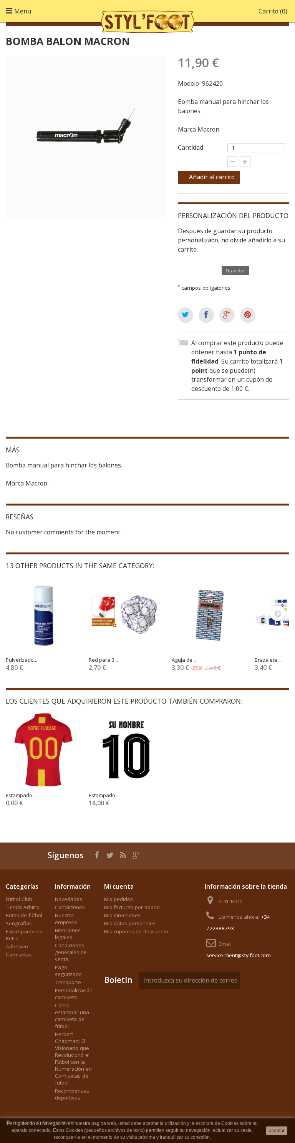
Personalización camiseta (74, 994)
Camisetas (18, 954)
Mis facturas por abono (132, 907)
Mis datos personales (130, 923)
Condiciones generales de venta (71, 952)
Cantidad (190, 147)
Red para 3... (103, 659)
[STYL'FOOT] (147, 20)
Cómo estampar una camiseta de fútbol (72, 1016)
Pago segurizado (68, 971)
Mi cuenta (119, 886)
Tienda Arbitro (23, 907)
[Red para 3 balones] (126, 614)
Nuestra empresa (66, 919)
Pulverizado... (21, 659)
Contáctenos (70, 907)
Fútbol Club (19, 899)
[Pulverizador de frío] (43, 614)
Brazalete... (268, 659)
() (273, 11)
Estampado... (21, 795)
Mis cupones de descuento (136, 931)
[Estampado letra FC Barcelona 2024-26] (126, 750)
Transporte (68, 982)
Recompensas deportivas (72, 1094)
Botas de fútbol (24, 915)
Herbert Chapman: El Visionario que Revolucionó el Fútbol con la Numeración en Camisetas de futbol (73, 1058)
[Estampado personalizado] (43, 750)
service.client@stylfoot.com (238, 955)
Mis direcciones (122, 915)
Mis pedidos (118, 899)
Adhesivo (17, 946)
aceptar (277, 1130)
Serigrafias (19, 923)
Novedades (68, 899)
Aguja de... (184, 659)
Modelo (188, 83)
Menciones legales (68, 934)
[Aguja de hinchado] (209, 614)
